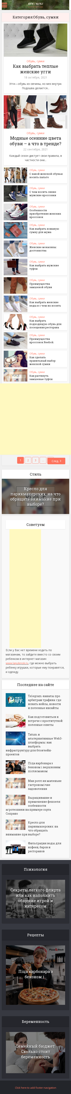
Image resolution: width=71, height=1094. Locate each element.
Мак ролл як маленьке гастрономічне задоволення (45, 785)
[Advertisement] (35, 419)
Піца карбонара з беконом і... (35, 974)
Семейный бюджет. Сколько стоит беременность (35, 1051)
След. (55, 461)
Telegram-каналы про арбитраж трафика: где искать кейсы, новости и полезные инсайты (44, 702)
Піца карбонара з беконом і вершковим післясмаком (44, 767)
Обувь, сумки (35, 61)
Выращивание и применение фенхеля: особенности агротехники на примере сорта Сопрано (33, 805)
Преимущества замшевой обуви (40, 285)
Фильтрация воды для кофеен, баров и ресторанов (44, 847)
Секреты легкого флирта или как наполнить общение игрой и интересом (35, 898)
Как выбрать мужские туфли (44, 267)
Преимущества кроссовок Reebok (41, 340)
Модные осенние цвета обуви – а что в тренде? (35, 140)
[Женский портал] (35, 5)
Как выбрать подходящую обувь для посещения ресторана (45, 324)
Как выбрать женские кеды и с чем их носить (45, 303)
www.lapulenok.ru (17, 663)
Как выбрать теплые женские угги (35, 69)
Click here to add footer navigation (35, 1087)
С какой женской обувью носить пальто (46, 175)
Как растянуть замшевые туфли (41, 377)
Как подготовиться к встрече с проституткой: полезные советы (45, 721)
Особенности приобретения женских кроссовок (45, 213)
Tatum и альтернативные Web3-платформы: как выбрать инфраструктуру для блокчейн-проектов (34, 744)
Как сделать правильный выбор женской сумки (42, 360)
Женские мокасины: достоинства (43, 248)
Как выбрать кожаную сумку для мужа (44, 230)
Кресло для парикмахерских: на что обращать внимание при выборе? (35, 496)
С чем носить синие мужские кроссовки (42, 193)
